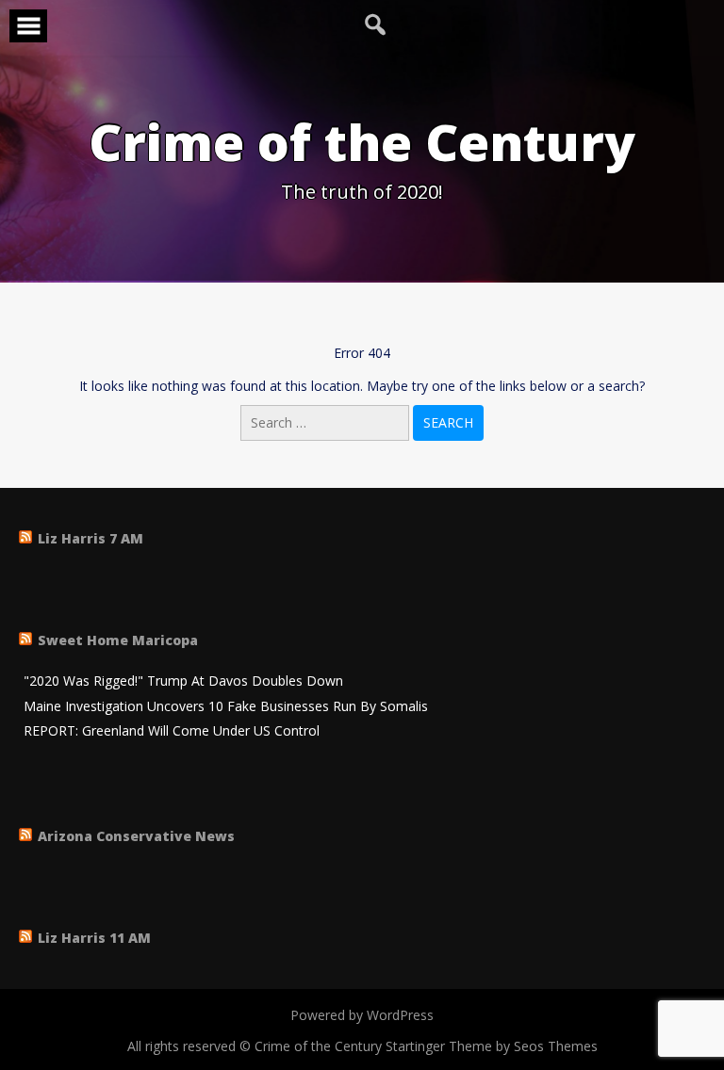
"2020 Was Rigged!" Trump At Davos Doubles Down (183, 681)
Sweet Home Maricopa (118, 640)
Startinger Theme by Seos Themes (492, 1046)
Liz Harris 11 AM (94, 938)
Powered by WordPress (362, 1015)
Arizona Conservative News (136, 836)
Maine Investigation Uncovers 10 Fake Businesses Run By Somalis (226, 707)
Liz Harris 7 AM (90, 538)
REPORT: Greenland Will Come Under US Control (172, 731)
